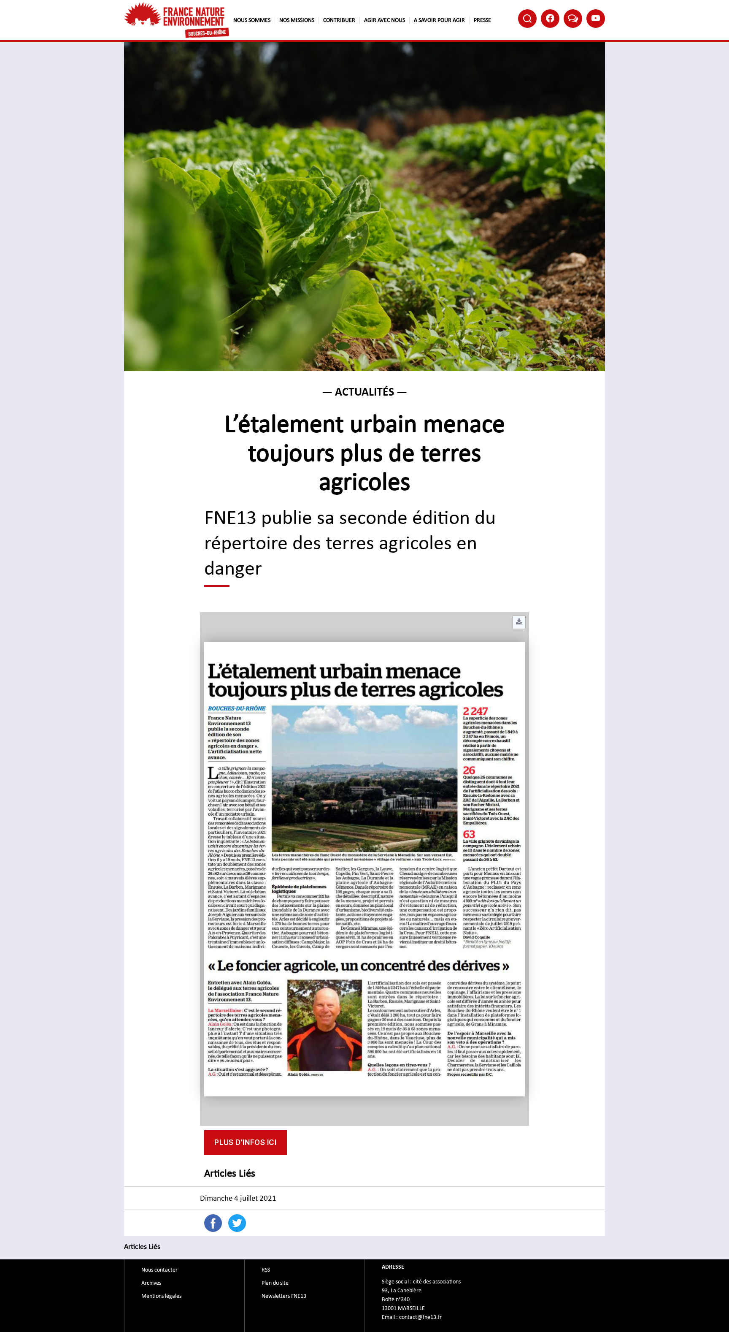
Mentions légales (161, 1296)
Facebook (550, 18)
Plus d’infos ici (245, 1142)
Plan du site (275, 1283)
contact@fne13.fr (420, 1317)
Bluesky (573, 18)
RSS (266, 1270)
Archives (151, 1283)
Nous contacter (159, 1270)
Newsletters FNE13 (284, 1296)
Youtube (595, 18)
